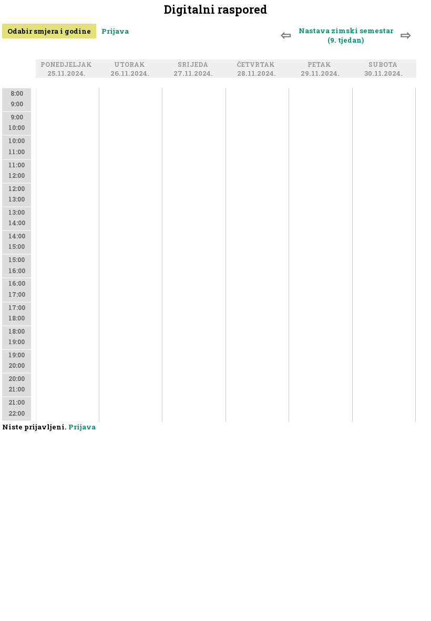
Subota (384, 65)
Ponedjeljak (67, 65)
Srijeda (194, 65)
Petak (320, 65)
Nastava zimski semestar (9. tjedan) (346, 35)
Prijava (115, 31)
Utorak (131, 65)
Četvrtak (257, 65)
